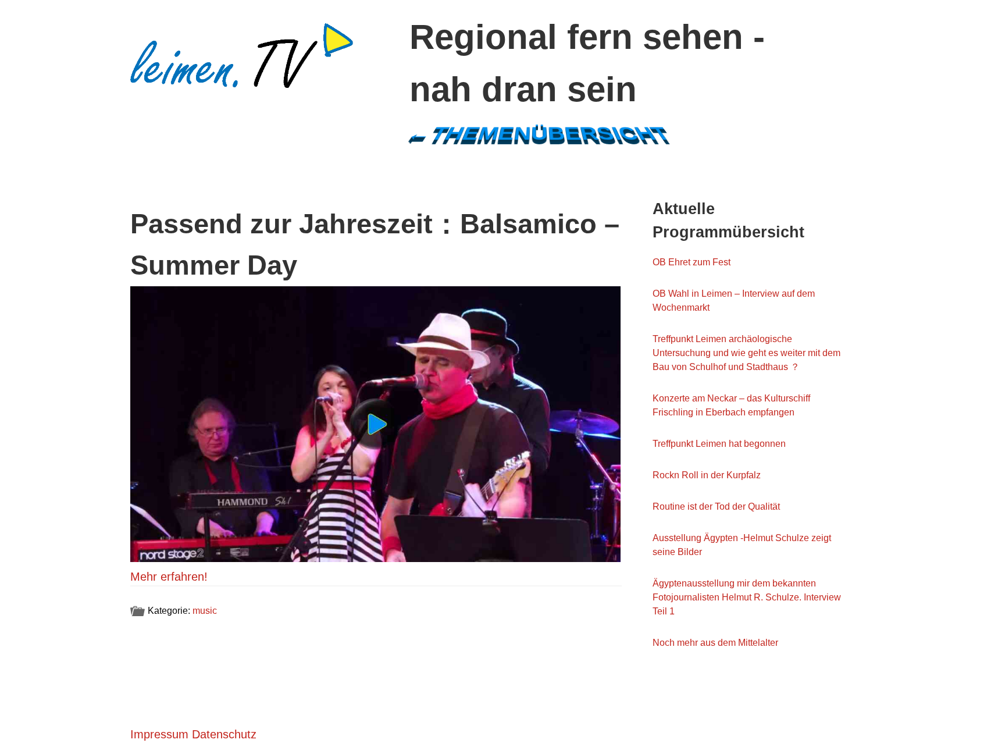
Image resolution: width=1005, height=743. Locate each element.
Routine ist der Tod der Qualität (716, 506)
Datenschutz (224, 734)
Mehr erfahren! (169, 576)
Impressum (159, 734)
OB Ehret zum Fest (691, 262)
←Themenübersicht (538, 134)
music (205, 611)
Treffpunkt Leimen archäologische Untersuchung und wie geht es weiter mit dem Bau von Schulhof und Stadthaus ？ (746, 353)
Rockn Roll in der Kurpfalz (707, 475)
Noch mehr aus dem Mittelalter (715, 643)
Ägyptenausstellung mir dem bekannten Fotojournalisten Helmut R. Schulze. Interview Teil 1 (747, 597)
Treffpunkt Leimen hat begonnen (719, 444)
